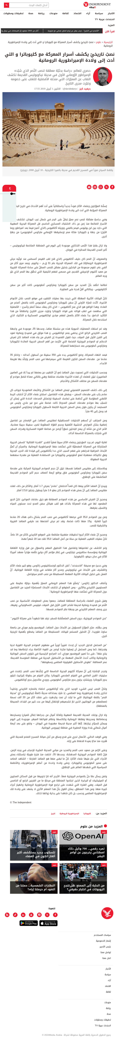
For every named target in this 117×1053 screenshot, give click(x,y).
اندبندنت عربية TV (105, 19)
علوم (98, 42)
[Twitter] (47, 915)
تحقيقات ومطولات (13, 13)
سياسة (99, 13)
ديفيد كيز (85, 88)
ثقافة (65, 13)
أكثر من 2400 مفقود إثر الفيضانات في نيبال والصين (29, 30)
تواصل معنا (106, 952)
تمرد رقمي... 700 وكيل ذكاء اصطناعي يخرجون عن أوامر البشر (86, 852)
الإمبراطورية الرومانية (69, 813)
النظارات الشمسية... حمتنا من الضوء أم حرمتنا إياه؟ (35, 887)
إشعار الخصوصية (103, 941)
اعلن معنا (106, 958)
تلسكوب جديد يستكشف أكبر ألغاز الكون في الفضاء (36, 854)
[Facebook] (55, 915)
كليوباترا (87, 813)
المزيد (111, 25)
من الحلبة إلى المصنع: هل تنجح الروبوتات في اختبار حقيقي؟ (84, 887)
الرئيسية (108, 42)
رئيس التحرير (105, 946)
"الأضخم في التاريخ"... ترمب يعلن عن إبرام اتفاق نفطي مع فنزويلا (84, 30)
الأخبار (111, 13)
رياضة (41, 13)
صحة (30, 13)
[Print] (89, 187)
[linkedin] (23, 915)
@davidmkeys (70, 88)
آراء (88, 13)
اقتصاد (77, 13)
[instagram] (39, 915)
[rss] (7, 915)
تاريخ (53, 813)
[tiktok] (15, 915)
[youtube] (31, 915)
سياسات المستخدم (102, 935)
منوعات (53, 13)
